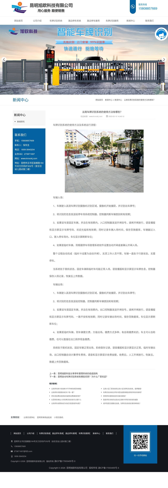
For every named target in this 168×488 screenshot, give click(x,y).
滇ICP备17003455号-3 (64, 461)
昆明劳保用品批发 (44, 417)
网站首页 (18, 20)
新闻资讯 (21, 121)
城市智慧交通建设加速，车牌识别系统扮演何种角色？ (122, 403)
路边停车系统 (74, 20)
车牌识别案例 (112, 20)
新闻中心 (131, 20)
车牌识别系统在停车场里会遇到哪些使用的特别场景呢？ (123, 392)
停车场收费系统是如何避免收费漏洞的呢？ (66, 396)
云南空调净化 (29, 417)
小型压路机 (58, 417)
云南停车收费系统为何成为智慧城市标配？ (66, 403)
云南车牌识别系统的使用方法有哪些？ (139, 99)
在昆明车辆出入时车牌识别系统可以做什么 (66, 399)
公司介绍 (37, 20)
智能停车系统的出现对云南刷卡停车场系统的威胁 (120, 399)
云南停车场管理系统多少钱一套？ (63, 392)
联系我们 (149, 20)
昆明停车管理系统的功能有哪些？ (115, 396)
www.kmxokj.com (29, 158)
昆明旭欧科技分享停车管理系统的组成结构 (78, 373)
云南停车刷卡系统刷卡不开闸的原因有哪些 (66, 388)
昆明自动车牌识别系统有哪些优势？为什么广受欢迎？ (83, 376)
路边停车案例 (93, 20)
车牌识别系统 (56, 20)
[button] (81, 92)
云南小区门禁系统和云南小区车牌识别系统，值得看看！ (123, 388)
